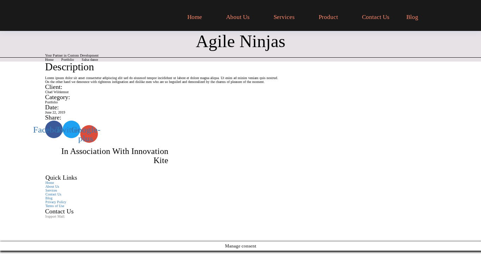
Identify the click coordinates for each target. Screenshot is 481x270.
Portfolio (67, 60)
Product (328, 17)
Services (284, 17)
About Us (238, 17)
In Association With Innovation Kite (114, 156)
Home (194, 17)
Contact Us (375, 17)
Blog (412, 17)
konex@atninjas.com (60, 224)
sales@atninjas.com (59, 220)
